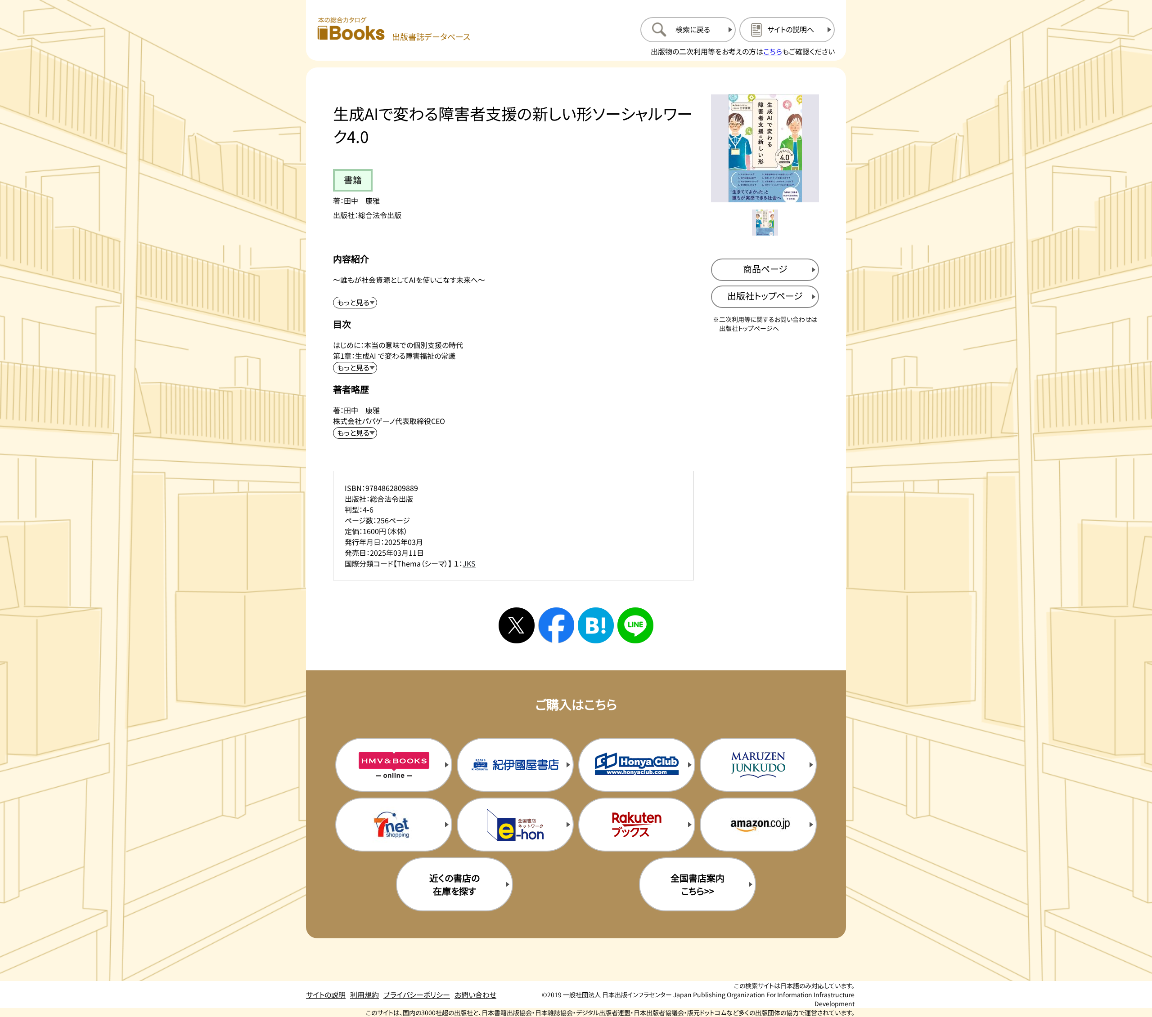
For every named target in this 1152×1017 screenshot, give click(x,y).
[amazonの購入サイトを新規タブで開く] (758, 825)
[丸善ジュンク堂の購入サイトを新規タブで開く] (758, 765)
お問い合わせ (475, 994)
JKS (469, 563)
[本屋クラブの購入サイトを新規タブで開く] (636, 765)
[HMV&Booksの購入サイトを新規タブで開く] (393, 765)
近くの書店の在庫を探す (454, 884)
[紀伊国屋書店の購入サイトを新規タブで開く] (515, 765)
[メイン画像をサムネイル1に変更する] (765, 223)
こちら (772, 51)
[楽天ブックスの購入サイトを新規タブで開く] (636, 825)
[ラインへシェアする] (635, 625)
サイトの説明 (326, 994)
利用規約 (364, 994)
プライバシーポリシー (416, 994)
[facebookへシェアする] (556, 625)
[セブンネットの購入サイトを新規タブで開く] (393, 825)
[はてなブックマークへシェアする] (596, 625)
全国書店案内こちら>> (697, 884)
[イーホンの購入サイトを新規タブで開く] (515, 825)
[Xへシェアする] (517, 625)
